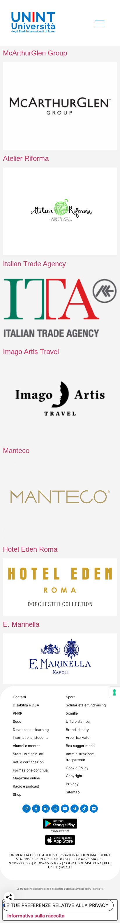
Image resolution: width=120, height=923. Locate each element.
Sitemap (73, 792)
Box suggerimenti (80, 745)
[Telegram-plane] (74, 808)
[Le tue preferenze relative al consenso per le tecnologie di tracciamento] (114, 692)
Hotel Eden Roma (30, 549)
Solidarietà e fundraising (86, 705)
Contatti (19, 697)
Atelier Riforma (26, 158)
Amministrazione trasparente (80, 757)
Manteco (16, 450)
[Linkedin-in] (46, 808)
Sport (70, 697)
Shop (17, 794)
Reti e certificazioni (29, 762)
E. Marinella (21, 624)
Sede (17, 721)
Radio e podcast (26, 786)
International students (30, 737)
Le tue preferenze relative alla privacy (56, 905)
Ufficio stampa (78, 721)
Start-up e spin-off (28, 754)
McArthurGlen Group (35, 53)
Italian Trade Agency (34, 264)
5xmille (72, 713)
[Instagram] (26, 808)
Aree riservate (77, 737)
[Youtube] (65, 808)
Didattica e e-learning (31, 729)
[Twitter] (55, 808)
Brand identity (77, 729)
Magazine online (26, 778)
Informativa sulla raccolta (35, 916)
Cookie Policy (77, 768)
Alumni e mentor (26, 745)
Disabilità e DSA (26, 705)
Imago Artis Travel (31, 352)
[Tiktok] (84, 808)
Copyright (74, 776)
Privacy (72, 784)
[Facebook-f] (36, 808)
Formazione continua (30, 770)
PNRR (17, 713)
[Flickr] (94, 808)
